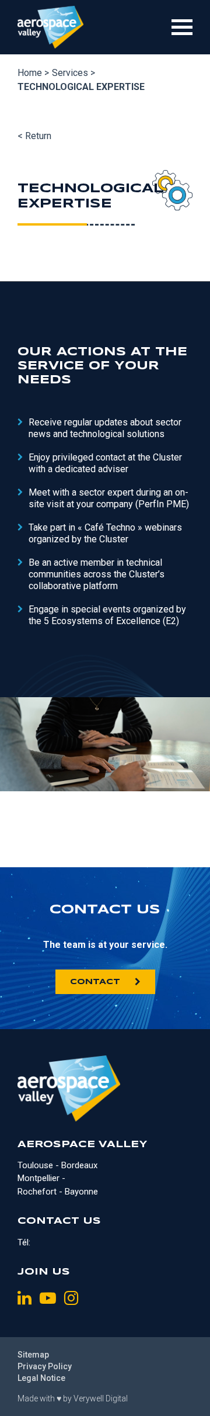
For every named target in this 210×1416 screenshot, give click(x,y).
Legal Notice (41, 1378)
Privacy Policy (45, 1366)
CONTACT (95, 982)
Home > (33, 72)
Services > (73, 72)
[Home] (50, 27)
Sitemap (33, 1354)
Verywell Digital (101, 1398)
